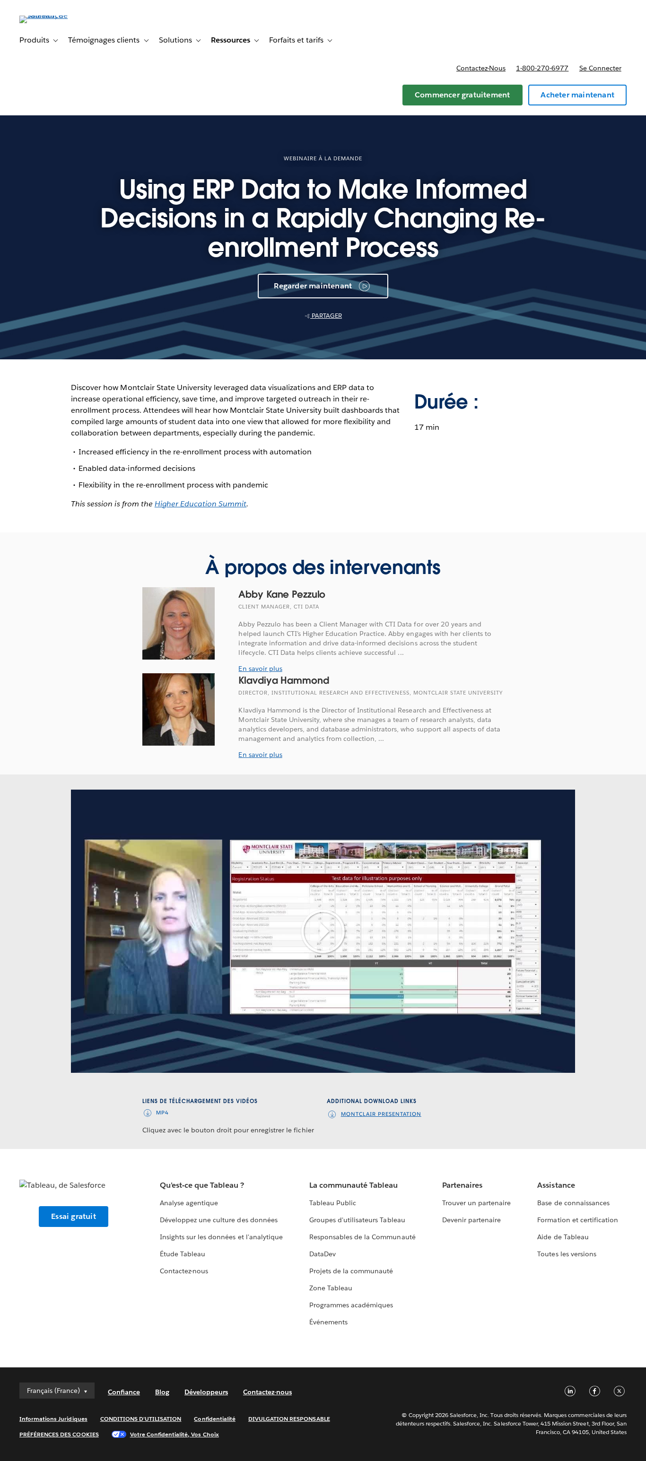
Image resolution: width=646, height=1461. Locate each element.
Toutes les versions (566, 1254)
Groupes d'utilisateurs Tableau (357, 1220)
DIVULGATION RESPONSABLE (289, 1419)
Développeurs (206, 1392)
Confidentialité (214, 1419)
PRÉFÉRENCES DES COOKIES (59, 1434)
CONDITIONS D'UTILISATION (141, 1419)
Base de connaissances (573, 1203)
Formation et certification (577, 1220)
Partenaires (462, 1185)
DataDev (322, 1254)
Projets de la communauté (351, 1271)
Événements (328, 1322)
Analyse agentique (189, 1203)
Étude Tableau (182, 1254)
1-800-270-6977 (542, 68)
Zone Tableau (330, 1288)
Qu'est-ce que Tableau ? (202, 1185)
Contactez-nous (481, 68)
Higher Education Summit (200, 504)
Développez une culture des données (219, 1220)
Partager (326, 316)
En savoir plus (260, 668)
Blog (162, 1392)
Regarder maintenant (313, 286)
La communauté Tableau (353, 1185)
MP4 (162, 1112)
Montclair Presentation (381, 1114)
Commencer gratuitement (462, 95)
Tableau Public (332, 1203)
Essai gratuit (73, 1216)
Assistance (556, 1185)
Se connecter (600, 68)
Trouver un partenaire (476, 1203)
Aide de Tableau (562, 1237)
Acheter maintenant (577, 95)
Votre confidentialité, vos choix (174, 1434)
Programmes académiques (351, 1305)
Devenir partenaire (471, 1220)
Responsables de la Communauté (362, 1237)
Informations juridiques (53, 1419)
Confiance (124, 1392)
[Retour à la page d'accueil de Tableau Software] (54, 15)
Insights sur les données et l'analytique (221, 1237)
